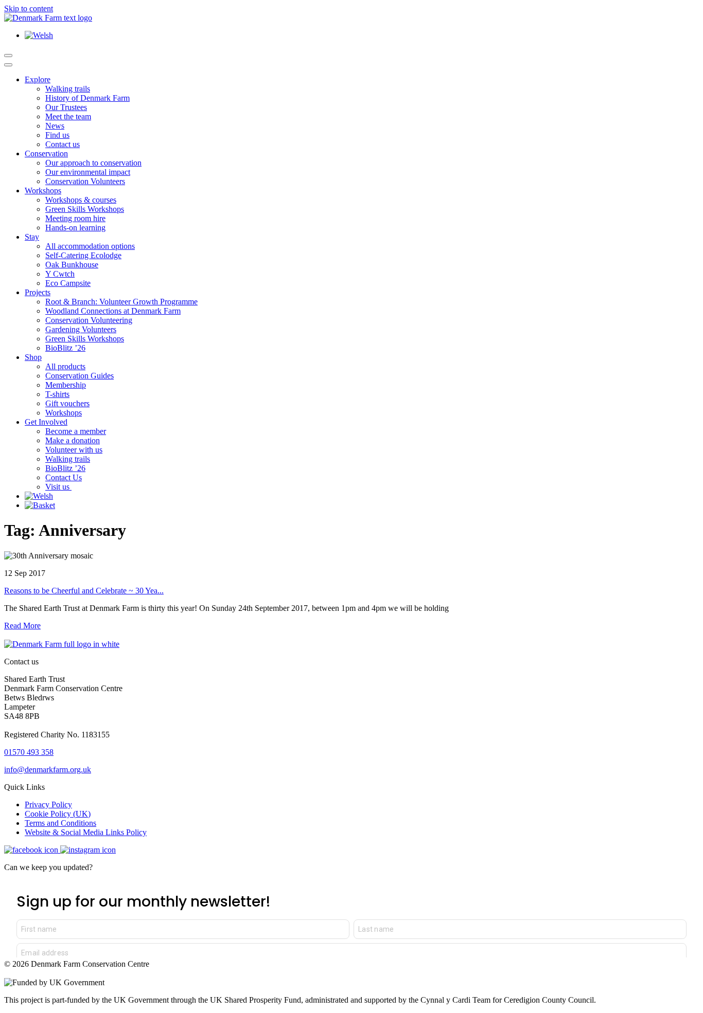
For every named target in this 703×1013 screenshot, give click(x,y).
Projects (37, 292)
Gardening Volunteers (80, 329)
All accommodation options (90, 246)
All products (65, 366)
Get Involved (46, 422)
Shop (33, 357)
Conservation (46, 153)
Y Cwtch (60, 273)
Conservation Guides (79, 375)
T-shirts (57, 394)
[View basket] (40, 505)
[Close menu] (8, 64)
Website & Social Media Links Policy (86, 832)
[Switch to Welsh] (39, 35)
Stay (32, 236)
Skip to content (28, 8)
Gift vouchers (67, 403)
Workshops (43, 190)
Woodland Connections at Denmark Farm (113, 310)
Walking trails (67, 88)
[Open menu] (8, 55)
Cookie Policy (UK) (58, 813)
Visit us (58, 486)
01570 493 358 (29, 752)
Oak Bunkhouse (71, 264)
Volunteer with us (73, 449)
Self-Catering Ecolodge (83, 255)
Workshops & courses (80, 199)
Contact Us (63, 477)
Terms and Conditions (60, 823)
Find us (57, 135)
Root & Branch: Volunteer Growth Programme (121, 301)
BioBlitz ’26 (65, 347)
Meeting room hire (75, 218)
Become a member (75, 431)
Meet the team (68, 116)
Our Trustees (66, 107)
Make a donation (72, 440)
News (54, 125)
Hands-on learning (75, 227)
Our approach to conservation (93, 162)
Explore (37, 79)
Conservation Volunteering (88, 320)
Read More (22, 625)
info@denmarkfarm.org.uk (47, 769)
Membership (65, 385)
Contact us (62, 144)
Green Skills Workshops (84, 209)
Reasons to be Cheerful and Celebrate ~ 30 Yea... (84, 590)
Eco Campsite (68, 283)
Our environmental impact (87, 172)
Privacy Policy (48, 804)
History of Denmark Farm (87, 98)
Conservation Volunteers (85, 181)
